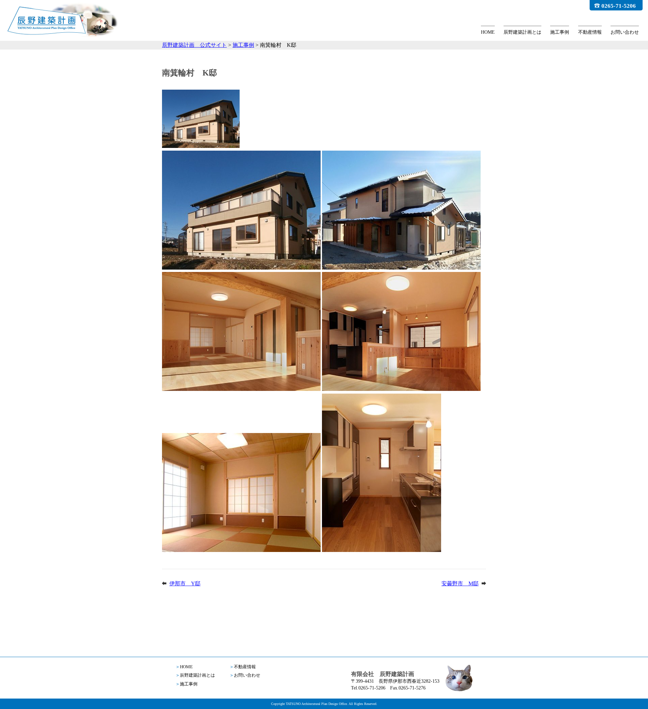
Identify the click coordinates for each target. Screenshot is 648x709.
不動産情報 (590, 32)
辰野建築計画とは (522, 32)
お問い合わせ (625, 32)
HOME (488, 32)
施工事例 (559, 32)
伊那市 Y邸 (184, 583)
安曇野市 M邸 (460, 583)
